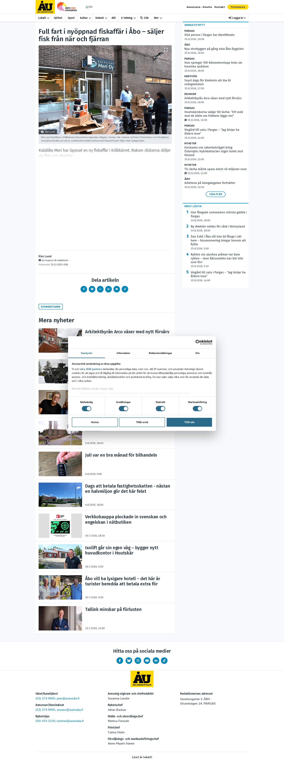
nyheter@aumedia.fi (70, 721)
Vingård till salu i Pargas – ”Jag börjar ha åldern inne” (218, 276)
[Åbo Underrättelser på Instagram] (138, 660)
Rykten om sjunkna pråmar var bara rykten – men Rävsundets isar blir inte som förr (217, 260)
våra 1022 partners (91, 368)
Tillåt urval (142, 422)
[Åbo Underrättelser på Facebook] (120, 660)
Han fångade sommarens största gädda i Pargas (219, 216)
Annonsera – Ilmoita (199, 7)
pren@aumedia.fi (68, 698)
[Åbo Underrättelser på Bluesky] (129, 660)
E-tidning (126, 17)
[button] (237, 18)
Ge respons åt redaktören (55, 260)
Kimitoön (190, 76)
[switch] (123, 408)
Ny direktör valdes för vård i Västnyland (218, 228)
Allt (114, 17)
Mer (156, 17)
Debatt (99, 17)
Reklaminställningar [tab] (160, 353)
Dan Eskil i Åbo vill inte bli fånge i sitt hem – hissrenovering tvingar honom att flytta (218, 242)
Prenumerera (238, 7)
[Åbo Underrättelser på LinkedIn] (156, 660)
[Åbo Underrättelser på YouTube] (147, 660)
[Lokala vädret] (87, 6)
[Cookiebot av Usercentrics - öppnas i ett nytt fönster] (198, 342)
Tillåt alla (189, 422)
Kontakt (219, 7)
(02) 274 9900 (45, 698)
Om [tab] (197, 353)
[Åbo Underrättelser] (142, 679)
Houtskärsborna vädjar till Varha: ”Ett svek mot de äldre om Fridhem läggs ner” (213, 116)
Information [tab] (123, 353)
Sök (146, 17)
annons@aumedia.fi (70, 710)
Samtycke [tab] (86, 353)
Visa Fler (215, 194)
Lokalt (42, 17)
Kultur (84, 17)
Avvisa (95, 422)
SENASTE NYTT (194, 25)
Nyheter (190, 143)
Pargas (189, 31)
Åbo (187, 44)
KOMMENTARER (50, 306)
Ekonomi (190, 94)
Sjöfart (58, 17)
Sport (71, 17)
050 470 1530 (45, 721)
